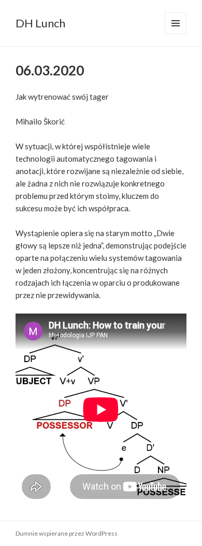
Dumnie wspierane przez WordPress (67, 533)
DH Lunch (40, 23)
